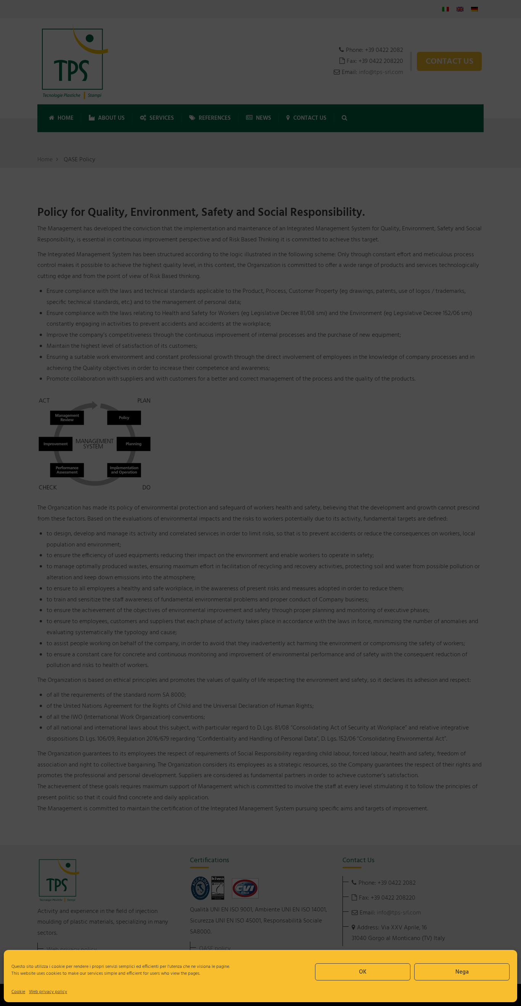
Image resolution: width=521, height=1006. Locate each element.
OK (363, 972)
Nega (462, 972)
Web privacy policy (48, 992)
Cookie (18, 992)
